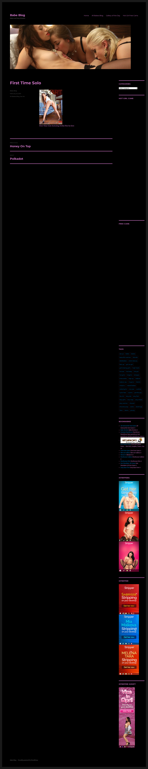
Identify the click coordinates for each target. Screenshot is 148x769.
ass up (122, 354)
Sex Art (22, 96)
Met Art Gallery (125, 453)
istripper (136, 375)
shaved (132, 403)
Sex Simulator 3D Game (128, 463)
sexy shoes (138, 399)
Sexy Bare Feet (125, 467)
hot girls (122, 375)
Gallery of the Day (113, 16)
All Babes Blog (97, 16)
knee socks (123, 378)
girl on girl (129, 364)
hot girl (136, 371)
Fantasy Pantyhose (127, 432)
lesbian (138, 378)
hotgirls (129, 375)
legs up (131, 378)
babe (127, 354)
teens (126, 410)
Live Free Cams (125, 450)
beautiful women (125, 357)
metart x (122, 385)
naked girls (123, 389)
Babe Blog (17, 15)
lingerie (131, 382)
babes (133, 354)
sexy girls (122, 399)
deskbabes (123, 361)
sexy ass (128, 396)
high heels (135, 368)
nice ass (131, 389)
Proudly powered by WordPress (28, 760)
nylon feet (123, 392)
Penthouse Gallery (126, 457)
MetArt (138, 382)
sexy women (124, 403)
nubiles (138, 389)
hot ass (122, 371)
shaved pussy (124, 406)
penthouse (138, 392)
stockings (139, 406)
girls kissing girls (125, 368)
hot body (129, 371)
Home (86, 16)
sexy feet (136, 396)
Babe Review (124, 430)
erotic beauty (133, 361)
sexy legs (130, 399)
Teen (121, 410)
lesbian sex (123, 382)
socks (132, 406)
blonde (135, 357)
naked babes (131, 385)
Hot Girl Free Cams (130, 16)
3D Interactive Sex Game (128, 426)
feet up (122, 364)
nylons (130, 392)
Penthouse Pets (125, 461)
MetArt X (123, 455)
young (132, 410)
